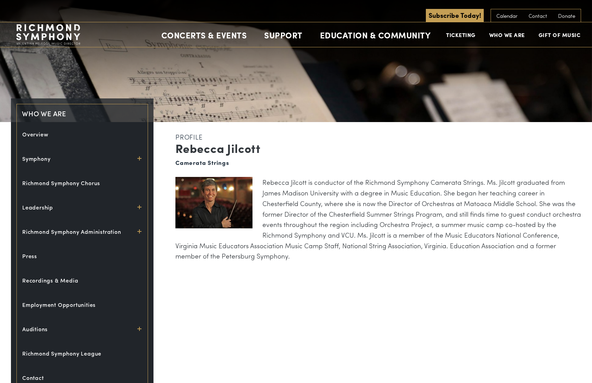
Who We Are (507, 35)
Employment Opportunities (59, 305)
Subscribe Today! (455, 15)
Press (29, 256)
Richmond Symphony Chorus (61, 183)
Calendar (507, 16)
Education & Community (375, 35)
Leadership (37, 207)
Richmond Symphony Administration (71, 232)
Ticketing (461, 35)
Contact (538, 16)
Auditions (35, 329)
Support (283, 35)
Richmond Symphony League (61, 353)
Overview (35, 134)
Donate (566, 16)
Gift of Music (560, 35)
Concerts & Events (204, 35)
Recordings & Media (50, 280)
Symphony (36, 159)
